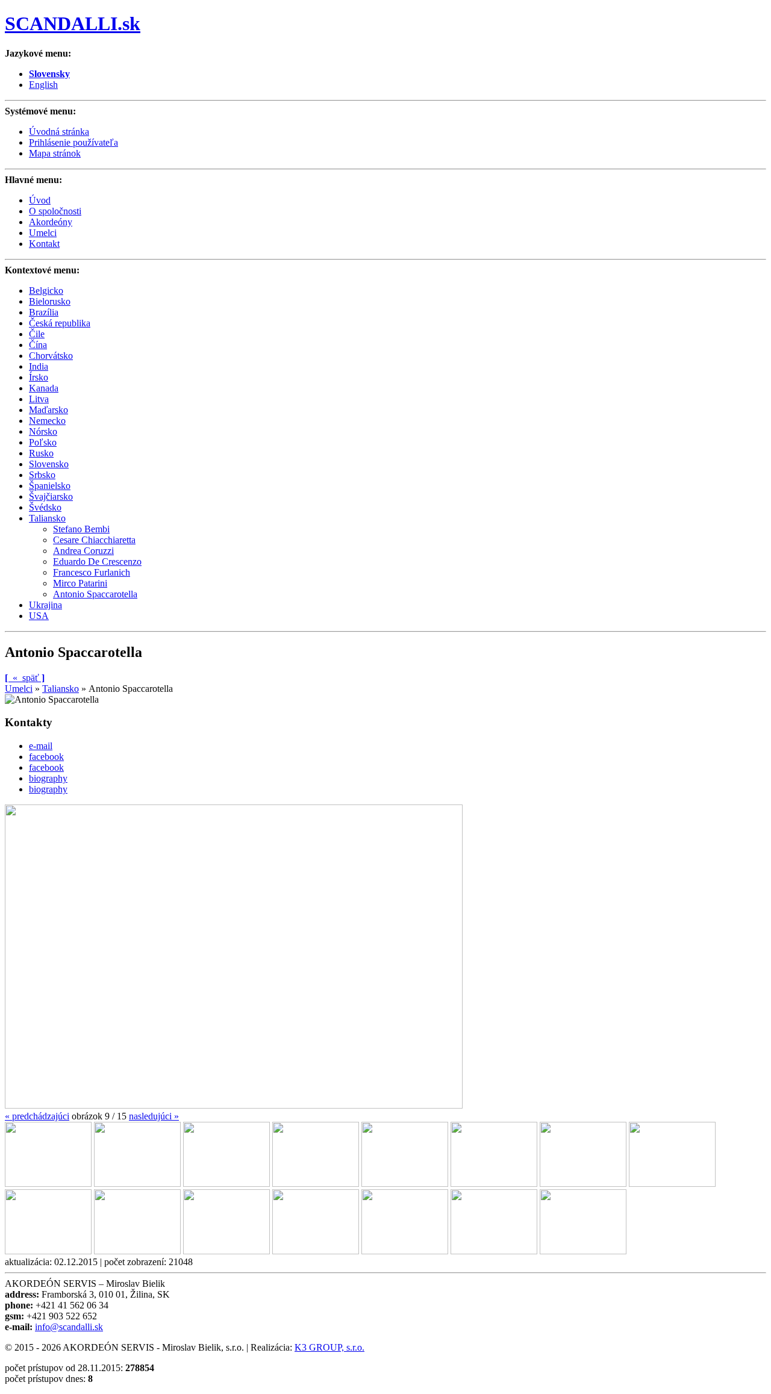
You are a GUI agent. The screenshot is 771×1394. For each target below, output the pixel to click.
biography (48, 778)
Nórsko (43, 431)
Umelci (19, 688)
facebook (46, 756)
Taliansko (47, 518)
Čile (37, 334)
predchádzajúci (37, 1116)
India (38, 366)
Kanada (43, 388)
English (43, 84)
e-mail (40, 746)
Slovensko (49, 464)
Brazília (43, 312)
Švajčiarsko (51, 496)
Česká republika (59, 323)
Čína (38, 345)
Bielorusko (49, 301)
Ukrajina (45, 605)
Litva (39, 399)
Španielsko (49, 486)
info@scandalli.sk (69, 1327)
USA (39, 616)
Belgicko (46, 290)
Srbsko (42, 475)
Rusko (41, 453)
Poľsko (43, 442)
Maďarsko (48, 410)
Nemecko (47, 420)
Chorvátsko (51, 355)
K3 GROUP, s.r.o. (329, 1347)
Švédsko (45, 507)
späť (25, 678)
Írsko (38, 377)
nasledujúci (154, 1116)
